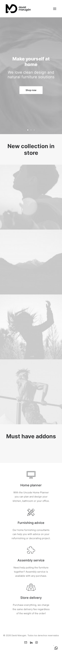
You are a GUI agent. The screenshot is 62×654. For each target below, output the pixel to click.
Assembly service (31, 560)
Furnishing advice (31, 523)
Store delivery (31, 598)
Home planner (31, 485)
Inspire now (32, 87)
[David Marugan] (18, 8)
